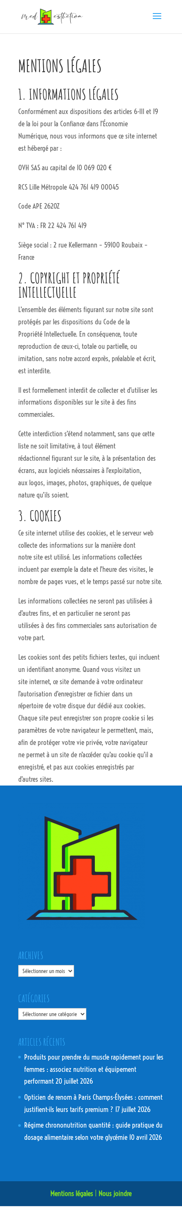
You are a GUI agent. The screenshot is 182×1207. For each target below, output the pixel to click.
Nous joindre (115, 1193)
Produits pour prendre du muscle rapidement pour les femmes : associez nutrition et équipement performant (93, 1069)
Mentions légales (71, 1193)
